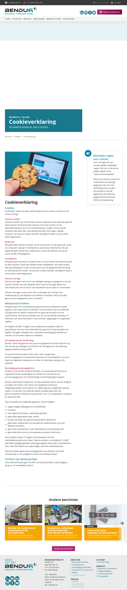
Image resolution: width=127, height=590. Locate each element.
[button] (122, 523)
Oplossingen (39, 19)
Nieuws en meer (54, 19)
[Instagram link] (86, 12)
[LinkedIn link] (17, 578)
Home (7, 19)
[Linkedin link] (82, 12)
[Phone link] (7, 578)
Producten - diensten (21, 19)
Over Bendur (68, 19)
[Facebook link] (90, 12)
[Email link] (12, 578)
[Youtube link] (94, 12)
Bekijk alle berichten (63, 548)
